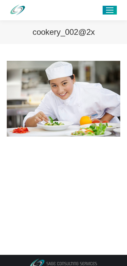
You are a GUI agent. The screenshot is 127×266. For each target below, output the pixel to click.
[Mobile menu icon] (110, 10)
